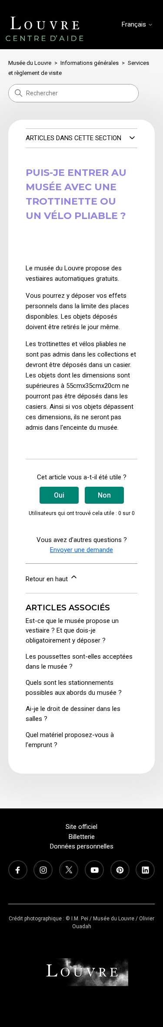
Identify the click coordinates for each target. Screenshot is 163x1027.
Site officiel (81, 827)
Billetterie (82, 837)
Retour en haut (48, 579)
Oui (59, 495)
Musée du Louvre (29, 63)
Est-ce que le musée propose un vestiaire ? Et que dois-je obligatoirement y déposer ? (72, 630)
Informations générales (89, 63)
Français (135, 24)
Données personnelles (81, 846)
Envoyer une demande (81, 550)
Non (104, 495)
